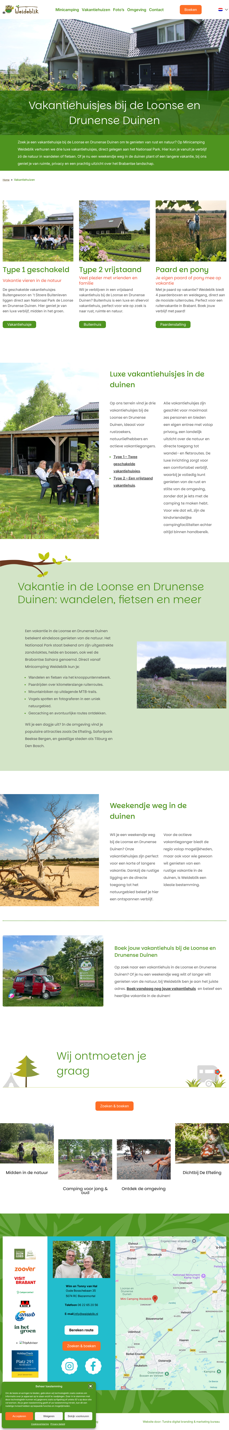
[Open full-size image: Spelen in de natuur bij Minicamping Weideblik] (27, 1143)
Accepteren (19, 1416)
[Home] (20, 9)
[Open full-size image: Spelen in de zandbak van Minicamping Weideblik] (85, 1159)
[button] (90, 1386)
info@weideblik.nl (86, 1314)
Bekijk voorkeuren (78, 1416)
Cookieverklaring (40, 1424)
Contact (156, 9)
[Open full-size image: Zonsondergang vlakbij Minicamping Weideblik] (144, 1159)
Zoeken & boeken (114, 1106)
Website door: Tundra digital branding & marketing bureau (181, 1421)
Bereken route (81, 1330)
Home (6, 179)
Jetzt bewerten (25, 1374)
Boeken (190, 10)
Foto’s (118, 9)
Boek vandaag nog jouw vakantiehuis (161, 988)
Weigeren (48, 1416)
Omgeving (136, 9)
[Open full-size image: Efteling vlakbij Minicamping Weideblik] (202, 1143)
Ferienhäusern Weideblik (25, 1368)
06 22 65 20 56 (81, 1305)
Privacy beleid (57, 1424)
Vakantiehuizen (96, 9)
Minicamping (67, 9)
